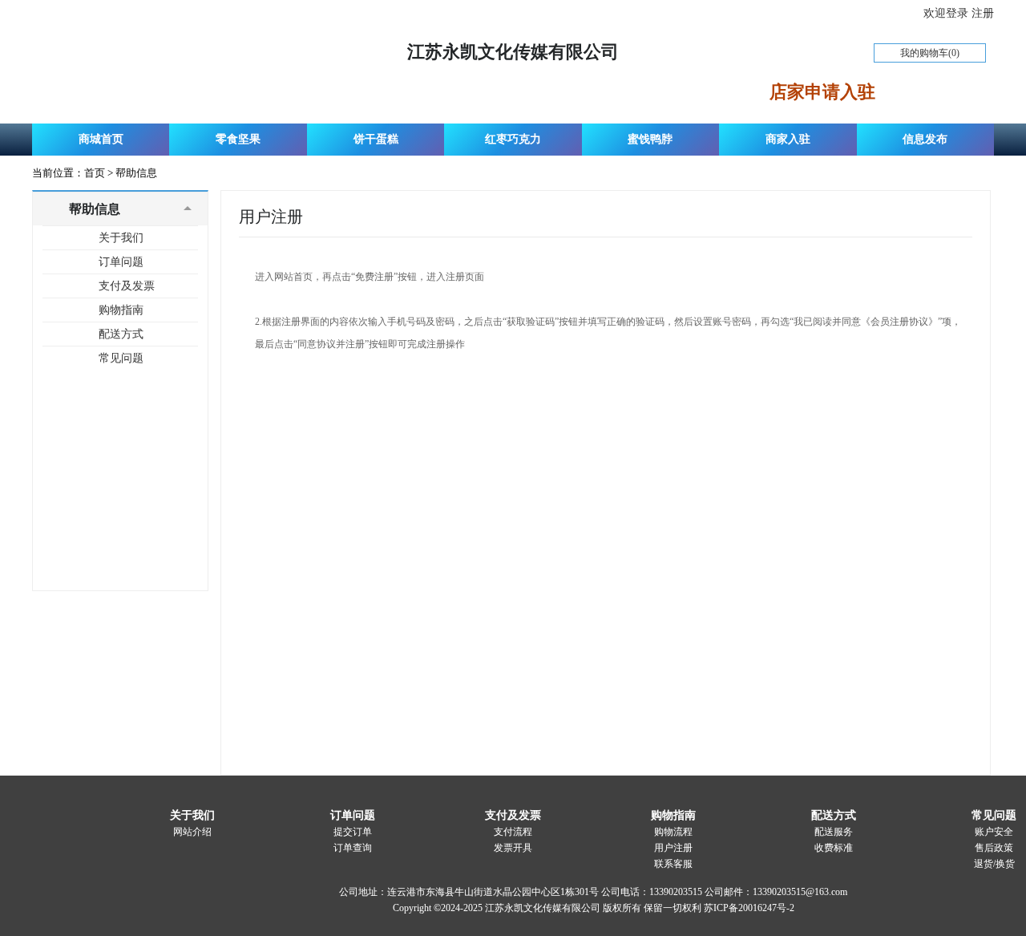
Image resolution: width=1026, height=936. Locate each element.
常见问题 (121, 358)
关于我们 (121, 238)
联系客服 (673, 863)
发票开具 (513, 847)
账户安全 (994, 831)
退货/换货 (994, 863)
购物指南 (121, 310)
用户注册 (673, 847)
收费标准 (833, 847)
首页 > (99, 173)
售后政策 (994, 847)
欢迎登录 (947, 13)
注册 (982, 13)
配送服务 (833, 831)
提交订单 (352, 831)
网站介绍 (192, 831)
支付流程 (513, 831)
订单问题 (121, 262)
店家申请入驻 (822, 92)
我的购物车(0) (929, 53)
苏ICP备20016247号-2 (749, 908)
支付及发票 (127, 286)
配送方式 (121, 334)
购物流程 (673, 831)
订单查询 (352, 847)
